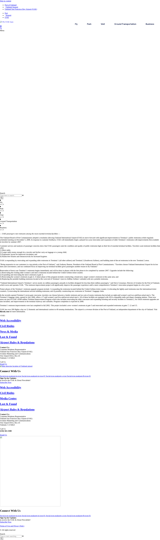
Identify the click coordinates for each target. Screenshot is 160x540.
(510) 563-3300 (12, 362)
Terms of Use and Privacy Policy (12, 526)
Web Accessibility (10, 320)
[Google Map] (16, 366)
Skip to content (5, 1)
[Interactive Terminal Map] (1, 28)
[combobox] (11, 536)
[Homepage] (6, 21)
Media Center (8, 398)
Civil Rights (7, 326)
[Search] (1, 539)
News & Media (9, 331)
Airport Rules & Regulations (17, 342)
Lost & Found (8, 336)
